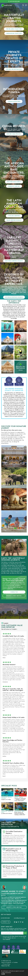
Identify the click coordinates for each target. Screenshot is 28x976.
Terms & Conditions (6, 962)
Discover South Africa (14, 182)
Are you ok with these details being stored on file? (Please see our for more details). (14, 938)
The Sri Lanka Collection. (14, 29)
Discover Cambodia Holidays (14, 261)
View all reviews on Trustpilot (9, 629)
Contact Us (14, 592)
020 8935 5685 (6, 918)
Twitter (16, 922)
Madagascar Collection (14, 33)
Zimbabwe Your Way (14, 186)
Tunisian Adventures (14, 101)
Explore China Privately (14, 134)
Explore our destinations (14, 69)
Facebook (18, 922)
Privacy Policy (19, 938)
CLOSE (3, 974)
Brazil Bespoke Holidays (14, 220)
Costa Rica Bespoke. (14, 216)
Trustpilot (22, 922)
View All (20, 370)
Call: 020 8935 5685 (15, 1)
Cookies (15, 962)
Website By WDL (5, 966)
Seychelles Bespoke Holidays (14, 297)
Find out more (8, 972)
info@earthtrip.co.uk (20, 918)
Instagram (14, 922)
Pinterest (20, 922)
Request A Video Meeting (14, 596)
